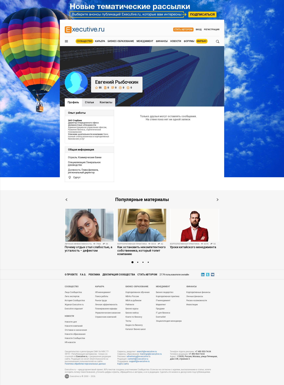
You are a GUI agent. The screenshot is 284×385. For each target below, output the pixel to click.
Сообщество (84, 41)
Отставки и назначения (76, 330)
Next (217, 199)
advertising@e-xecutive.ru (138, 356)
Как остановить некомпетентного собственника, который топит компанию (141, 250)
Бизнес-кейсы (132, 313)
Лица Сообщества (73, 292)
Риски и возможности (196, 300)
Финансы (162, 41)
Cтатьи (89, 102)
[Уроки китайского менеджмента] (194, 225)
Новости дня (71, 322)
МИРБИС (202, 41)
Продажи (160, 309)
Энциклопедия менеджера (169, 321)
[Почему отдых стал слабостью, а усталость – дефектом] (89, 225)
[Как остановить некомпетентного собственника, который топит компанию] (142, 225)
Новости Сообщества (75, 338)
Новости (175, 41)
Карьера (100, 41)
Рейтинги (130, 304)
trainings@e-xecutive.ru (151, 354)
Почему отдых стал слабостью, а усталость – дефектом (88, 248)
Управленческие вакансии (107, 313)
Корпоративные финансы (198, 292)
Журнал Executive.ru (74, 304)
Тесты (128, 321)
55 (100, 87)
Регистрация (211, 29)
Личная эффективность (78, 244)
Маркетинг (161, 304)
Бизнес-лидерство (164, 292)
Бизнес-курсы (132, 309)
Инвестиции (192, 304)
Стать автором (183, 29)
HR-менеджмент (103, 292)
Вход (199, 29)
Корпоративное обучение (138, 292)
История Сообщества (75, 300)
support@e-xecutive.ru (139, 361)
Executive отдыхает (74, 309)
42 (162, 244)
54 (107, 244)
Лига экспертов (72, 296)
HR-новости (70, 342)
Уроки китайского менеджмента (193, 247)
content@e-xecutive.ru (138, 359)
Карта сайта (123, 364)
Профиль (73, 102)
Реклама (94, 274)
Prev (66, 199)
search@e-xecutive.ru (147, 351)
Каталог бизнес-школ (136, 329)
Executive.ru (81, 356)
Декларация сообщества (118, 274)
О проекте (71, 274)
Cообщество (72, 286)
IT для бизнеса (163, 313)
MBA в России (132, 296)
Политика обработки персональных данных (85, 364)
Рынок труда (101, 300)
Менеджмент (145, 41)
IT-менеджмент (163, 300)
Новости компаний (74, 326)
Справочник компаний (105, 317)
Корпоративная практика (132, 244)
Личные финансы (194, 296)
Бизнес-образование (121, 41)
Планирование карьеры (106, 309)
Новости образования (75, 334)
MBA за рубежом (133, 300)
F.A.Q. (83, 274)
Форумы (189, 41)
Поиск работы (101, 296)
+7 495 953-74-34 (203, 351)
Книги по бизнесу (134, 317)
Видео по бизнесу (134, 325)
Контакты (106, 102)
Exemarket (161, 317)
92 (214, 244)
